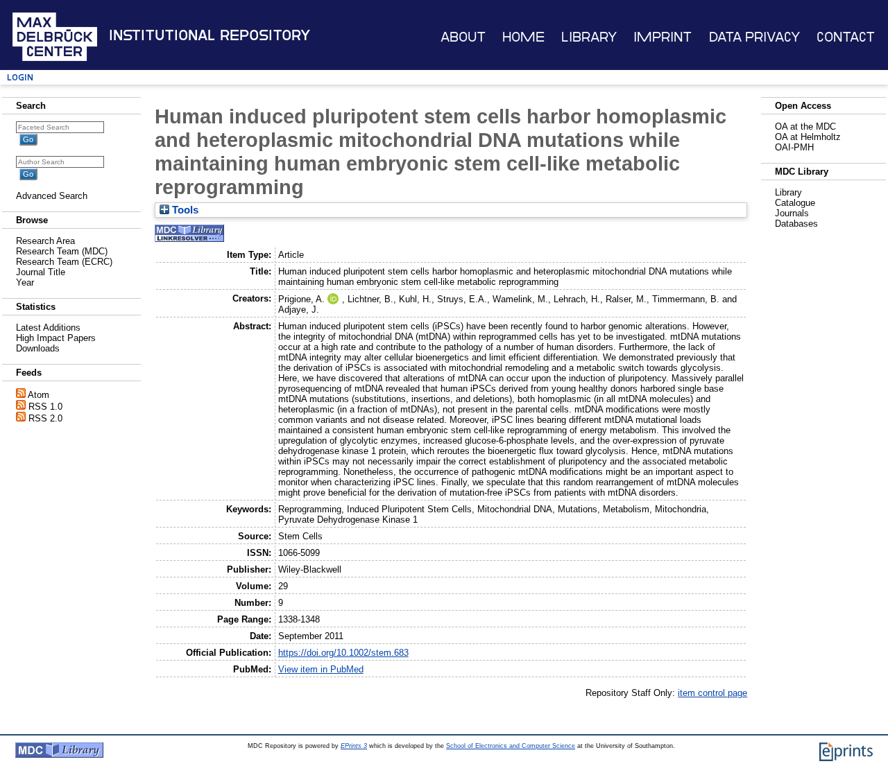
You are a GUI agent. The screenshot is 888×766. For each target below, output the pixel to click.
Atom (38, 395)
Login (20, 77)
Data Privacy (754, 37)
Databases (796, 223)
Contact (846, 37)
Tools (183, 210)
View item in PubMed (321, 669)
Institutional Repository (209, 35)
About (463, 37)
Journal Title (40, 272)
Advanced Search (51, 196)
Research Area (45, 241)
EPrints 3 (354, 745)
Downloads (38, 348)
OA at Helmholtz (808, 137)
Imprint (662, 37)
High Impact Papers (56, 338)
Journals (792, 213)
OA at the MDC (805, 126)
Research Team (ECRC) (64, 261)
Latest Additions (48, 327)
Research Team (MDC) (62, 251)
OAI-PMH (794, 147)
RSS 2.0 (45, 418)
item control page (712, 693)
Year (25, 282)
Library (589, 37)
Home (523, 37)
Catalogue (795, 203)
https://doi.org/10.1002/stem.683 (343, 652)
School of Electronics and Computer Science (510, 745)
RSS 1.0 (45, 406)
